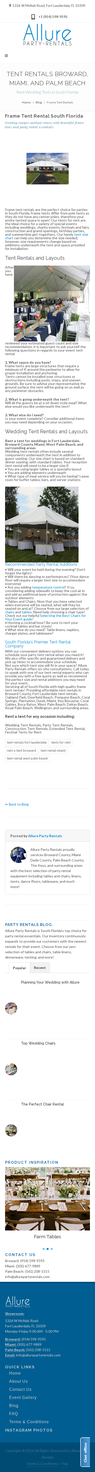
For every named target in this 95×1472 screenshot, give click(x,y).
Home (26, 102)
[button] (44, 1249)
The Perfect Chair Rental (42, 1104)
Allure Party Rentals (45, 836)
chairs (9, 612)
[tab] (19, 967)
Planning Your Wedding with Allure (50, 982)
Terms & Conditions (29, 1422)
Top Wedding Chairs (38, 1043)
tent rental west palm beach (27, 758)
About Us (18, 1381)
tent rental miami (53, 750)
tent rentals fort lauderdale (27, 742)
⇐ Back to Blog (17, 804)
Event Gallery (23, 1397)
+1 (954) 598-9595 (53, 17)
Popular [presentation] (19, 968)
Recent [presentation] (40, 967)
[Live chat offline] (85, 1452)
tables (27, 612)
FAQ (13, 1414)
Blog (39, 102)
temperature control (48, 587)
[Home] (47, 35)
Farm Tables (47, 1236)
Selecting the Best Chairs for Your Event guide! (45, 617)
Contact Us (20, 1389)
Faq (65, 1463)
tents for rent (61, 742)
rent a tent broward (21, 750)
